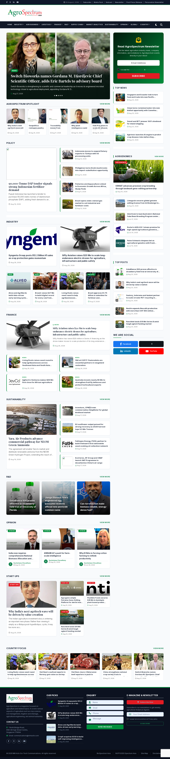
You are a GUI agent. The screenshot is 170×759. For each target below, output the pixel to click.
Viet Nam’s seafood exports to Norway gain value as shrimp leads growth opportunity (52, 674)
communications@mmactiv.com (26, 736)
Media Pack (98, 2)
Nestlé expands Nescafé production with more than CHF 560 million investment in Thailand (141, 310)
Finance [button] (57, 24)
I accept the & (138, 70)
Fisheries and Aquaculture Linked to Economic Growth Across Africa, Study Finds (91, 186)
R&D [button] (66, 24)
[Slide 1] (54, 95)
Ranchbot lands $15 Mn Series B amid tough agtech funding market (71, 629)
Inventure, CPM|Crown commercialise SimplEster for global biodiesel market (91, 409)
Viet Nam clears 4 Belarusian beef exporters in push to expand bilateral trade (83, 674)
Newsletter (119, 2)
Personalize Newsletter (154, 2)
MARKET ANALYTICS (94, 24)
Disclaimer (157, 753)
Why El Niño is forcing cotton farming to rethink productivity (93, 556)
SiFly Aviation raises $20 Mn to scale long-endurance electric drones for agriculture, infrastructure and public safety (84, 258)
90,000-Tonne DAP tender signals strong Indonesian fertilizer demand (30, 187)
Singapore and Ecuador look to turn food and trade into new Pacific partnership (142, 97)
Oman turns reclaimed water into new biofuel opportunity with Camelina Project (143, 110)
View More (105, 104)
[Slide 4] (60, 95)
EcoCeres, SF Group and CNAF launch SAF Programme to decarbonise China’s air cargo (89, 460)
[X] (10, 2)
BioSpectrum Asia (104, 753)
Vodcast (109, 2)
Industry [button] (18, 24)
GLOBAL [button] (134, 24)
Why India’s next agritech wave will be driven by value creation (31, 612)
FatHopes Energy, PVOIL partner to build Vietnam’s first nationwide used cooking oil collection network (91, 443)
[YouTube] (17, 2)
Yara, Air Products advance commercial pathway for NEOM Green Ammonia (29, 442)
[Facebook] (6, 2)
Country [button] (144, 24)
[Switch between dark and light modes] (156, 25)
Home (9, 24)
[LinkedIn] (13, 2)
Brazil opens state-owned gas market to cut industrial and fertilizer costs (88, 203)
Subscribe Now (146, 702)
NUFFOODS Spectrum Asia (125, 753)
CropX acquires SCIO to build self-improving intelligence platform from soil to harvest (70, 739)
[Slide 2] (56, 95)
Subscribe (87, 2)
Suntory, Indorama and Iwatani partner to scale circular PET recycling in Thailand (143, 297)
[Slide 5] (62, 95)
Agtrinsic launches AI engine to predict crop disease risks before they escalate (144, 137)
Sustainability (111, 24)
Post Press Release (134, 2)
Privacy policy (151, 70)
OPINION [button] (123, 24)
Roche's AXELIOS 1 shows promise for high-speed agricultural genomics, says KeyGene (143, 229)
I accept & (143, 719)
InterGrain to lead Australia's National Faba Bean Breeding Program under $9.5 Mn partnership (143, 216)
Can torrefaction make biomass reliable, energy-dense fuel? (93, 506)
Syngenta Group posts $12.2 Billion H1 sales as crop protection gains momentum (70, 703)
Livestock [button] (46, 24)
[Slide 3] (58, 95)
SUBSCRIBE (138, 76)
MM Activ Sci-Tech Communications (27, 753)
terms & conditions (137, 70)
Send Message (105, 727)
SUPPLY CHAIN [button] (77, 24)
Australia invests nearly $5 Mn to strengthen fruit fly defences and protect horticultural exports (90, 382)
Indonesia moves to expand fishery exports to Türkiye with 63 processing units (91, 153)
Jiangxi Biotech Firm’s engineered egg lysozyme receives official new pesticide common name (56, 503)
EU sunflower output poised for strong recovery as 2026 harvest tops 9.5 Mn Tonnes (90, 426)
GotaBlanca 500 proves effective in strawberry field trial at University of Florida (142, 271)
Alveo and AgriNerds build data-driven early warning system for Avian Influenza (69, 727)
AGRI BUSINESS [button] (32, 24)
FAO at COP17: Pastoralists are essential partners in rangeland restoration (89, 362)
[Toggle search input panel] (161, 25)
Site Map (144, 753)
